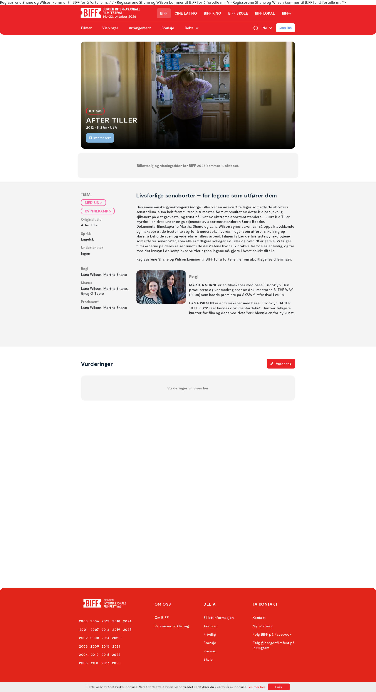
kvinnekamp (96, 211)
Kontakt (259, 617)
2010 (95, 654)
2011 (94, 663)
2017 (105, 663)
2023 (116, 663)
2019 (116, 629)
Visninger (110, 28)
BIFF (164, 13)
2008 (94, 638)
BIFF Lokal (265, 13)
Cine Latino (186, 13)
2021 (116, 646)
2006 (94, 621)
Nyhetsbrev (263, 626)
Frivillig (209, 634)
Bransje (167, 28)
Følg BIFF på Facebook (272, 634)
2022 (116, 654)
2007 (95, 629)
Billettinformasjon (218, 617)
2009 (94, 646)
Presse (209, 651)
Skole (208, 659)
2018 (116, 621)
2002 (83, 638)
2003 (83, 646)
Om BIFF (161, 617)
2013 (105, 629)
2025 (127, 629)
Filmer (86, 28)
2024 (127, 621)
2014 (105, 638)
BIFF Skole (238, 13)
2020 (116, 638)
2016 (105, 654)
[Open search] (255, 27)
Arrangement (140, 28)
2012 (105, 621)
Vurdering (283, 364)
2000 (83, 621)
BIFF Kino (212, 13)
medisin (92, 202)
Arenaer (210, 626)
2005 (83, 663)
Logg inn (285, 27)
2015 (105, 646)
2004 (83, 654)
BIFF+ (286, 13)
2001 (83, 629)
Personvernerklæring (171, 626)
